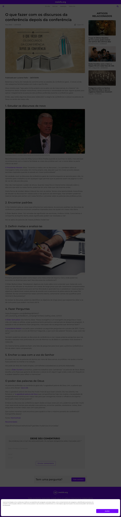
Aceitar (107, 511)
